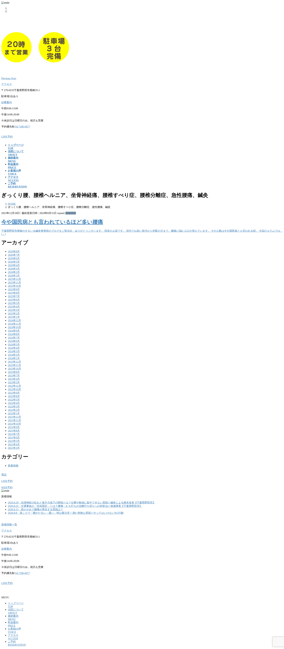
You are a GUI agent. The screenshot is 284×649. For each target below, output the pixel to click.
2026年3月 (14, 268)
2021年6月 (14, 437)
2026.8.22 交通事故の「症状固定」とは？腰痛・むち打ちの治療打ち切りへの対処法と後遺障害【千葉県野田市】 (75, 506)
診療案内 (6, 102)
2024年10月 (14, 327)
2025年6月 (14, 299)
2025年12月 (14, 279)
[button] (6, 78)
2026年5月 (14, 261)
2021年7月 (14, 434)
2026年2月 (14, 272)
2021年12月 (14, 416)
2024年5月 (14, 344)
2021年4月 (14, 444)
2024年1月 (14, 358)
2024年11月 (14, 323)
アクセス (6, 84)
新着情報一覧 (9, 524)
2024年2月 (14, 354)
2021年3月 (14, 448)
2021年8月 (14, 430)
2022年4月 (14, 403)
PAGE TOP (275, 626)
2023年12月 (14, 361)
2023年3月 (14, 382)
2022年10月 (14, 389)
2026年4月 (14, 265)
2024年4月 (14, 348)
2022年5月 (14, 399)
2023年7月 (14, 375)
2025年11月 (14, 282)
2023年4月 (14, 379)
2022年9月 (14, 392)
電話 (4, 474)
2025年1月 (14, 317)
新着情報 (70, 213)
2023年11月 (14, 365)
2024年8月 (14, 334)
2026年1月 (14, 275)
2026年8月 (14, 251)
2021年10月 (14, 423)
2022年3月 (14, 406)
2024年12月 (14, 320)
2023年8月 (14, 372)
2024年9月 (14, 330)
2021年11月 (14, 420)
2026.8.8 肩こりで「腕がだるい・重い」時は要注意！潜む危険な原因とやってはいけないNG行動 (66, 512)
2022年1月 (14, 413)
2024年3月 (14, 351)
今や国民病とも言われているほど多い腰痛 (52, 222)
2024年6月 (14, 341)
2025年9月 (14, 289)
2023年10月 (14, 368)
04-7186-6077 (22, 126)
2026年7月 (14, 255)
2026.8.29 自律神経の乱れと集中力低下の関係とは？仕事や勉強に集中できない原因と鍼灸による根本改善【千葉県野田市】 (81, 502)
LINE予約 (7, 136)
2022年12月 (14, 385)
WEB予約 (6, 487)
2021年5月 (14, 441)
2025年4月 (14, 306)
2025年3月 (14, 310)
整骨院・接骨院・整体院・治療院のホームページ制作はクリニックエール (44, 591)
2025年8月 (14, 292)
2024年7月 (14, 337)
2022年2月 (14, 410)
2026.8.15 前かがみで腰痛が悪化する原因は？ (35, 509)
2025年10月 (14, 286)
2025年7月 (14, 296)
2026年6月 (14, 258)
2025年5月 (14, 303)
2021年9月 (14, 427)
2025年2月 (14, 313)
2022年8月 (14, 396)
